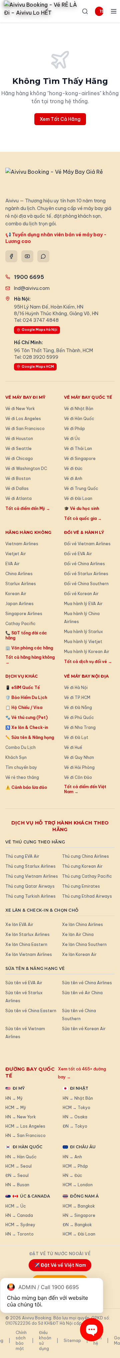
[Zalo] (43, 256)
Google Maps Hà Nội (39, 330)
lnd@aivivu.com (32, 288)
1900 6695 (101, 11)
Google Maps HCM (38, 366)
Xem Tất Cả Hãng (60, 119)
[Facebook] (11, 256)
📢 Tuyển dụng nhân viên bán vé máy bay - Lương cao (56, 238)
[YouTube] (27, 256)
